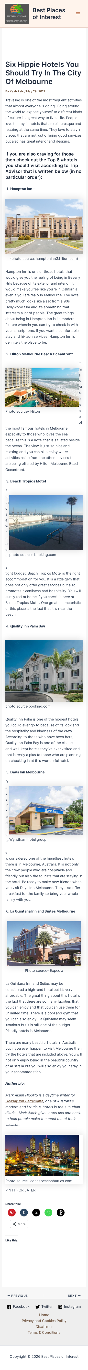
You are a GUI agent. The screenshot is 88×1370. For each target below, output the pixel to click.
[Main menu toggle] (78, 14)
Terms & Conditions (44, 1332)
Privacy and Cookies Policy (44, 1321)
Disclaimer (44, 1326)
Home (44, 1315)
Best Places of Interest (49, 14)
